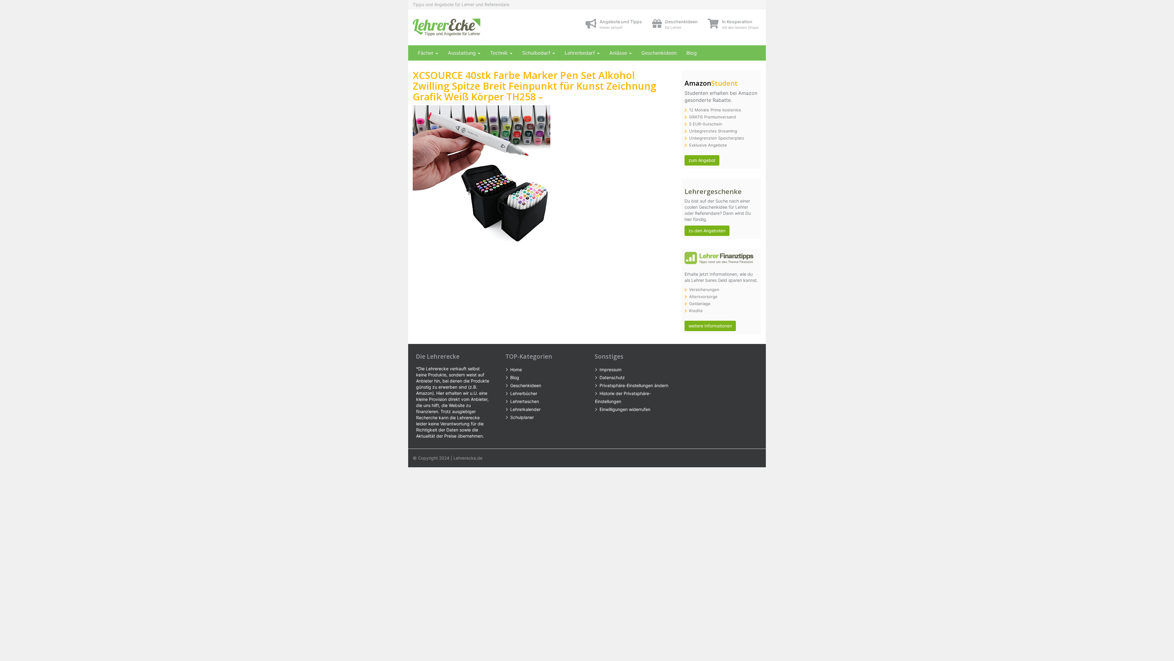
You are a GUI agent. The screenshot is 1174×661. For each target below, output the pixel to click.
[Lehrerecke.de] (468, 27)
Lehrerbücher (523, 393)
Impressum (611, 369)
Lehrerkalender (525, 409)
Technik (499, 53)
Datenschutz (612, 377)
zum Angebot (702, 160)
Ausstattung (462, 53)
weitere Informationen (710, 325)
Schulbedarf (537, 53)
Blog (691, 53)
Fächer (426, 53)
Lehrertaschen (524, 401)
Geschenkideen (659, 53)
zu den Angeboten (707, 230)
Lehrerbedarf (580, 53)
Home (516, 369)
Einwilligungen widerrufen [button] (625, 409)
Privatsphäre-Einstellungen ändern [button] (634, 385)
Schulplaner (522, 417)
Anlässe (619, 53)
